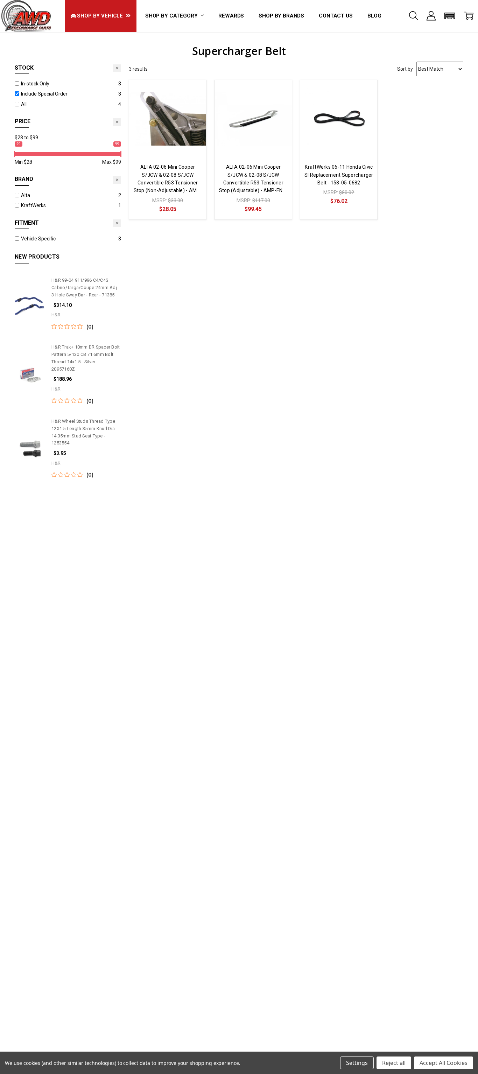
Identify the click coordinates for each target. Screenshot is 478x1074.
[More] (431, 16)
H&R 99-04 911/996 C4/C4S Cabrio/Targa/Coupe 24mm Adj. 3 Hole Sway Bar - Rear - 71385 (84, 287)
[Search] (413, 16)
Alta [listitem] (25, 195)
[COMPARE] (193, 92)
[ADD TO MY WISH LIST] (193, 103)
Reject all (394, 1063)
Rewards (231, 16)
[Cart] (468, 16)
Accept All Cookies (444, 1063)
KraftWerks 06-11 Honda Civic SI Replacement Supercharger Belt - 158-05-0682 (338, 174)
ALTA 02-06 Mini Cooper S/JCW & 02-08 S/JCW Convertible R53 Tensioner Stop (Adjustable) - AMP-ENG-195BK (253, 179)
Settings (357, 1063)
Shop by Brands (281, 16)
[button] (450, 16)
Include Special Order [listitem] (44, 94)
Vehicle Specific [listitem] (38, 238)
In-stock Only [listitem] (35, 83)
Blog (374, 16)
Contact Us (336, 16)
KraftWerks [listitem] (33, 205)
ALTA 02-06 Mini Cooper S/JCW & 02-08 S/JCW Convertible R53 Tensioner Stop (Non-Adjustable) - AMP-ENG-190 (168, 179)
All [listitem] (24, 104)
